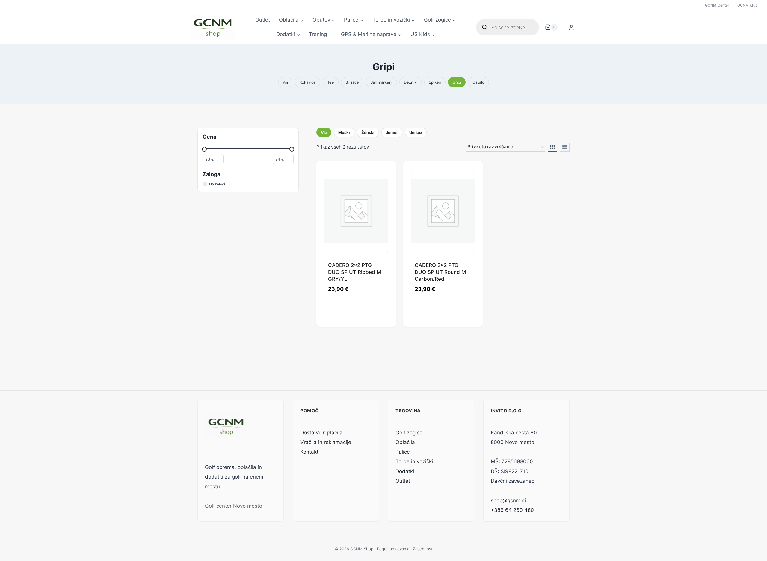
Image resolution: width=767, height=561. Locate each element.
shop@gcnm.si (508, 500)
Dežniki (410, 82)
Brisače (352, 82)
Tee (330, 82)
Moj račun (571, 27)
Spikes (435, 82)
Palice (402, 452)
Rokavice (307, 82)
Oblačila (405, 442)
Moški (344, 132)
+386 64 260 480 (512, 510)
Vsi (285, 82)
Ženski (368, 132)
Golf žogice (408, 433)
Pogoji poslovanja (393, 548)
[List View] (565, 147)
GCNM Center (717, 5)
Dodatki (404, 471)
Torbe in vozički (414, 461)
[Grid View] (552, 147)
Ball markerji (381, 82)
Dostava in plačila (321, 433)
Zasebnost (423, 548)
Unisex (415, 132)
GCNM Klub (747, 5)
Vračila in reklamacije (325, 442)
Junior (392, 132)
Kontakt (309, 452)
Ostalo (478, 82)
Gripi (456, 82)
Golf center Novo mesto (233, 506)
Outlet (262, 20)
